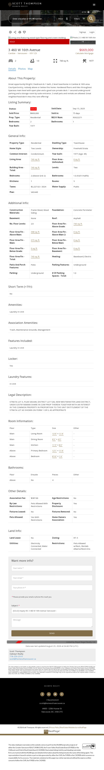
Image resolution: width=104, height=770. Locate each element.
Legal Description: (20, 395)
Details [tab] (12, 68)
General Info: (16, 136)
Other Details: (17, 491)
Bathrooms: (16, 467)
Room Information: (20, 421)
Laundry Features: (20, 377)
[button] (42, 694)
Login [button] (91, 32)
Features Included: (20, 341)
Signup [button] (82, 32)
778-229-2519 (16, 656)
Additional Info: (18, 203)
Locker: (13, 358)
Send (52, 633)
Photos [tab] (22, 68)
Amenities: (15, 305)
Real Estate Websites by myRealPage (73, 727)
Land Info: (15, 531)
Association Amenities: (23, 323)
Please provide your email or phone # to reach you (32, 597)
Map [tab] (30, 68)
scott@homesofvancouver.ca (23, 659)
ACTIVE (84, 12)
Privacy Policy (54, 727)
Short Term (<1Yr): (20, 286)
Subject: (14, 605)
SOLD (94, 12)
